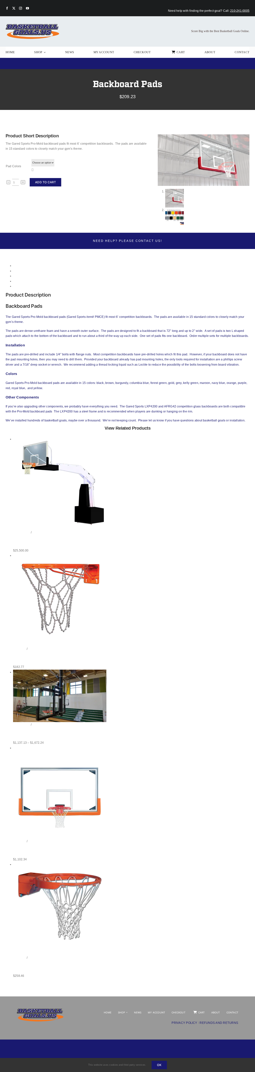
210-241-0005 (239, 10)
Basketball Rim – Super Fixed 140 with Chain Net (55, 658)
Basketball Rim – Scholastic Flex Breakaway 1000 (56, 967)
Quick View (39, 532)
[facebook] (7, 8)
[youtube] (27, 8)
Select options (21, 532)
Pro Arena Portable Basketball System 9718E (52, 541)
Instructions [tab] (21, 276)
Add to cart (45, 182)
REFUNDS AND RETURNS (219, 1022)
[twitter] (13, 8)
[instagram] (20, 8)
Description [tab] (21, 265)
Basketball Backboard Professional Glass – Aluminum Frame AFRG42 (74, 850)
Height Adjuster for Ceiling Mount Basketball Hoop (57, 734)
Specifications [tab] (22, 286)
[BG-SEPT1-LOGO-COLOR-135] (32, 24)
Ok (159, 1065)
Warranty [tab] (19, 281)
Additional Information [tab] (28, 270)
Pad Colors (13, 166)
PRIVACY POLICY (184, 1022)
